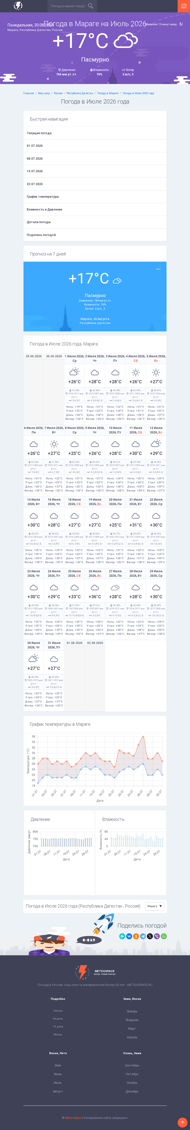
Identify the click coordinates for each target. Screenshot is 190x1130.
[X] (150, 936)
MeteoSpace (74, 1118)
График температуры (43, 196)
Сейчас (58, 1010)
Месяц (58, 1034)
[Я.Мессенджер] (122, 936)
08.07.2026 (35, 158)
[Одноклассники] (136, 936)
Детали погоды (39, 222)
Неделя (58, 1018)
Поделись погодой (41, 235)
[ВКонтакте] (129, 936)
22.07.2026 (35, 184)
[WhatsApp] (164, 936)
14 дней (58, 1026)
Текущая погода (39, 133)
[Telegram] (143, 936)
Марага (152, 906)
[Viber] (157, 936)
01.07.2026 (35, 146)
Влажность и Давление (44, 209)
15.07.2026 (35, 171)
